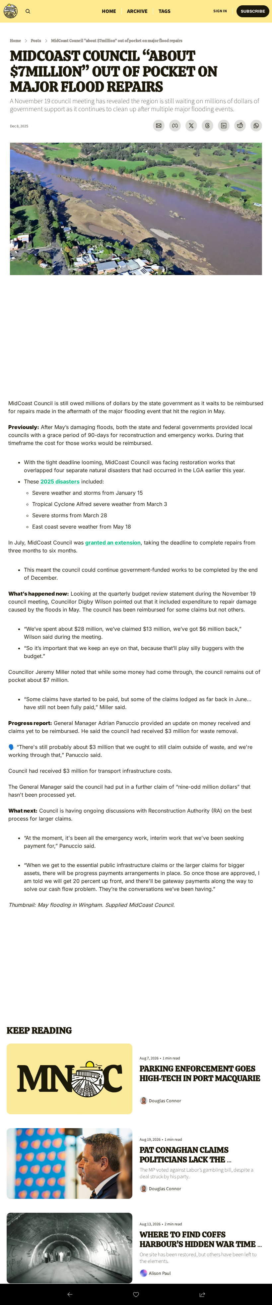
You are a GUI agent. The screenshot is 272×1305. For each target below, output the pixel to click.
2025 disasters (60, 481)
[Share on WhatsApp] (256, 125)
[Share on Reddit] (240, 125)
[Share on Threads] (207, 125)
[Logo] (11, 11)
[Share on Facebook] (175, 125)
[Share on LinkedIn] (224, 125)
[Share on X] (191, 125)
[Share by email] (159, 125)
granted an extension (113, 542)
